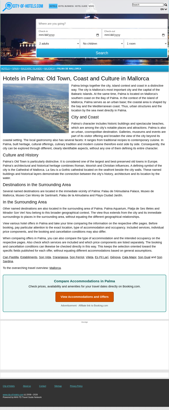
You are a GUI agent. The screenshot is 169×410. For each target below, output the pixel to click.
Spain (15, 68)
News (91, 6)
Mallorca (55, 268)
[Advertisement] (84, 346)
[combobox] (102, 24)
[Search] (165, 5)
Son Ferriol (77, 257)
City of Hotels (9, 386)
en (162, 9)
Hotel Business (66, 6)
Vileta (89, 257)
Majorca (49, 68)
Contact (42, 386)
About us (27, 386)
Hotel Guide (81, 6)
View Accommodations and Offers (85, 296)
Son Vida (45, 257)
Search (102, 53)
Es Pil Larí (101, 257)
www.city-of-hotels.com (13, 395)
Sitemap (58, 386)
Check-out (109, 31)
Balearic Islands (31, 68)
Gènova (115, 257)
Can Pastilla (11, 257)
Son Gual (144, 257)
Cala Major (129, 257)
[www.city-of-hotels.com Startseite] (23, 7)
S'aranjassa (60, 257)
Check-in (43, 31)
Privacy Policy (76, 386)
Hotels (53, 6)
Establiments (28, 257)
